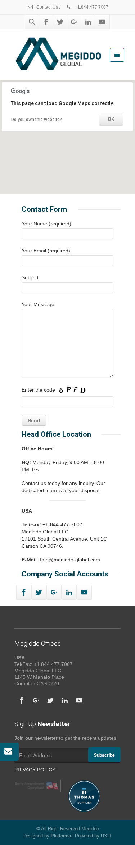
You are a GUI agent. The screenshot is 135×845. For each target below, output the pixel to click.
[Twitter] (60, 22)
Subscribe (104, 755)
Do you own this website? (36, 119)
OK (111, 119)
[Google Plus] (74, 22)
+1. (91, 7)
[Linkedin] (88, 22)
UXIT (106, 836)
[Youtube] (102, 22)
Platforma (61, 836)
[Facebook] (46, 22)
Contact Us (46, 7)
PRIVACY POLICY (34, 769)
